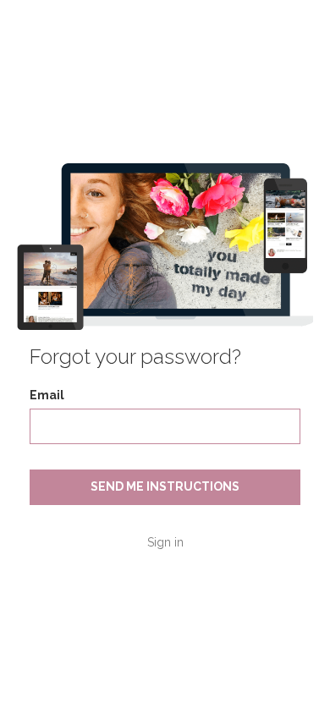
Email (47, 395)
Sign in (165, 542)
